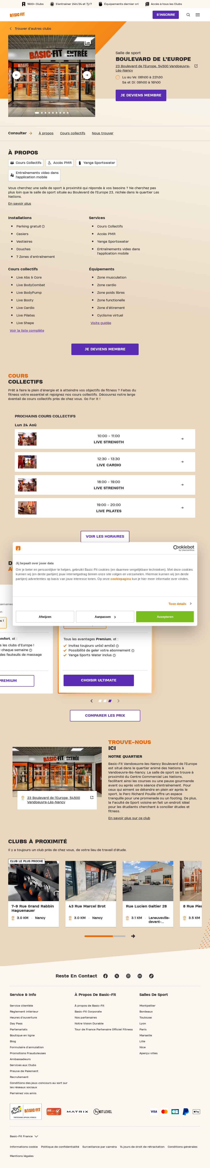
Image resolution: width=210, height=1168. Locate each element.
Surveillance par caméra (99, 1146)
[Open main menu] (197, 14)
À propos (46, 133)
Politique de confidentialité (60, 1146)
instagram (128, 976)
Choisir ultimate (98, 680)
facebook (105, 976)
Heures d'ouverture (23, 1017)
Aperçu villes (148, 1053)
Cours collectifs (72, 133)
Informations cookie (24, 1146)
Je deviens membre (141, 95)
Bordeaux (146, 1011)
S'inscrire (166, 14)
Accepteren (165, 616)
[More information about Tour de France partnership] (26, 1112)
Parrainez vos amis (23, 1093)
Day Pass (16, 1023)
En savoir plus (19, 203)
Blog (13, 1041)
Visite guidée (101, 323)
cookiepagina (121, 578)
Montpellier (147, 1005)
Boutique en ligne (22, 1035)
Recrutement (19, 1077)
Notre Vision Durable (89, 1023)
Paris (142, 1029)
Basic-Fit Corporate (88, 1011)
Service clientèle (21, 1005)
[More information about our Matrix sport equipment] (77, 1112)
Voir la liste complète (27, 330)
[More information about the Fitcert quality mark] (54, 1111)
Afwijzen (45, 616)
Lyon (142, 1023)
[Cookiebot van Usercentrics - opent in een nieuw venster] (176, 548)
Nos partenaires (86, 1017)
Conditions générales (182, 1146)
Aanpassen (103, 616)
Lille (142, 1041)
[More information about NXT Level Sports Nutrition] (103, 1112)
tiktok (151, 976)
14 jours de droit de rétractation (142, 1146)
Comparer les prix (105, 716)
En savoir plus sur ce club (129, 818)
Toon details (177, 603)
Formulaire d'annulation (27, 1047)
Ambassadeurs (20, 1059)
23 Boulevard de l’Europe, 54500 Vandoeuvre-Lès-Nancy (153, 68)
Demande (187, 14)
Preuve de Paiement (24, 1071)
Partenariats (18, 1029)
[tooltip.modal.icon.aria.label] (43, 226)
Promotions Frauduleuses (28, 1053)
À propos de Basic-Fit (89, 1005)
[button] (16, 75)
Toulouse (145, 1017)
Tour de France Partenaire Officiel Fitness (104, 1029)
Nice (142, 1047)
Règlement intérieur (24, 1011)
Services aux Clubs (23, 1065)
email (140, 976)
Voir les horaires (105, 536)
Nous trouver (102, 133)
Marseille (145, 1035)
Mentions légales (21, 1156)
